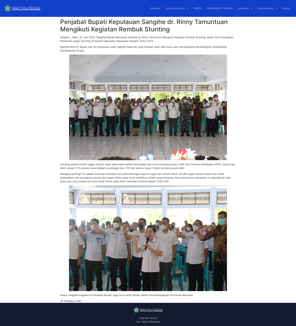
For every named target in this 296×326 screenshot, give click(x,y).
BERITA (197, 8)
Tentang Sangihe (175, 8)
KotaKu (286, 8)
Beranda (155, 8)
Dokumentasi (265, 8)
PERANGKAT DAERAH (220, 8)
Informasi (243, 8)
